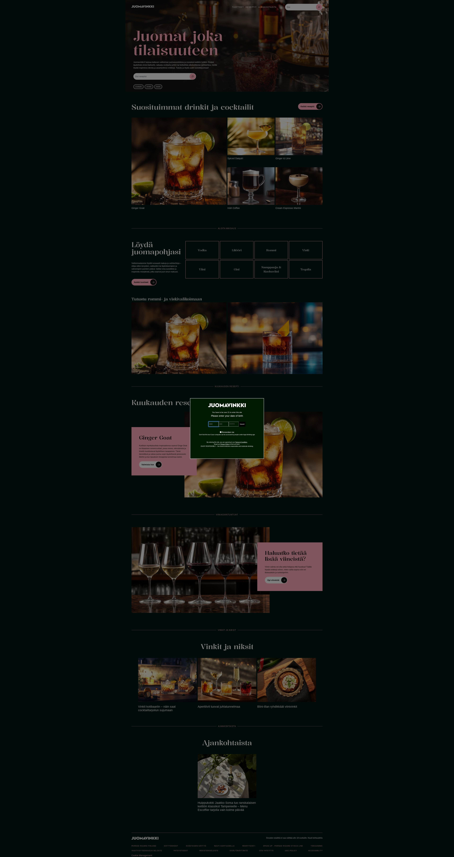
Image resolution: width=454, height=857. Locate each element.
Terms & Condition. (241, 442)
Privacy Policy (224, 444)
